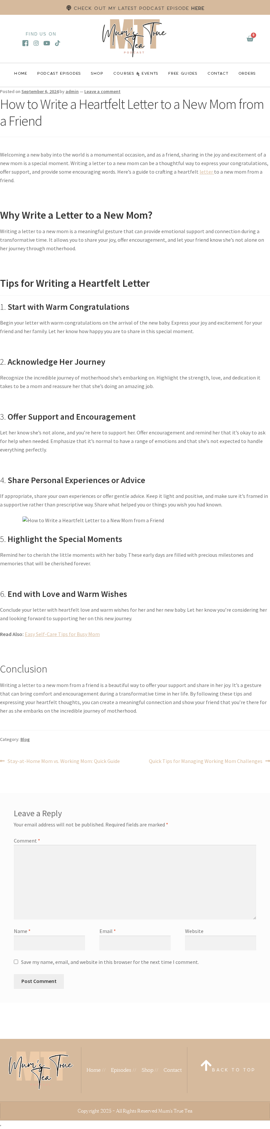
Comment (27, 840)
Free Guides (183, 73)
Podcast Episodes (59, 73)
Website (194, 931)
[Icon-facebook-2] (25, 43)
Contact (218, 73)
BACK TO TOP (234, 1070)
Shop (97, 73)
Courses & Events (135, 73)
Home (20, 73)
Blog (25, 739)
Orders (247, 73)
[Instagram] (36, 43)
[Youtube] (47, 43)
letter (207, 171)
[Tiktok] (58, 43)
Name (22, 931)
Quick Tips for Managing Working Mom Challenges (205, 760)
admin (72, 91)
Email (107, 931)
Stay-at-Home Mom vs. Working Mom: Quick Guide (63, 760)
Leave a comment (102, 91)
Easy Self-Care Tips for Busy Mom (62, 634)
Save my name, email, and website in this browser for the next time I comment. (110, 962)
